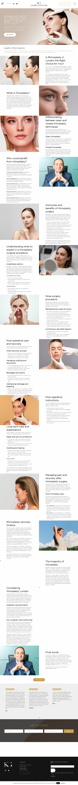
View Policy (53, 776)
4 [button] (40, 717)
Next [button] (74, 697)
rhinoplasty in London (63, 79)
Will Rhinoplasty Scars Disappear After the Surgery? (43, 52)
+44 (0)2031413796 (25, 772)
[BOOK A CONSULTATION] (65, 0)
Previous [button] (3, 697)
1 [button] (37, 717)
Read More (63, 783)
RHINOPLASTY (39, 679)
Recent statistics (49, 66)
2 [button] (38, 717)
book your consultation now (64, 664)
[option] (15, 698)
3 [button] (39, 717)
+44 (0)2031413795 (25, 774)
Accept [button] (58, 783)
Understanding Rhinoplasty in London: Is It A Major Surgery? (17, 52)
